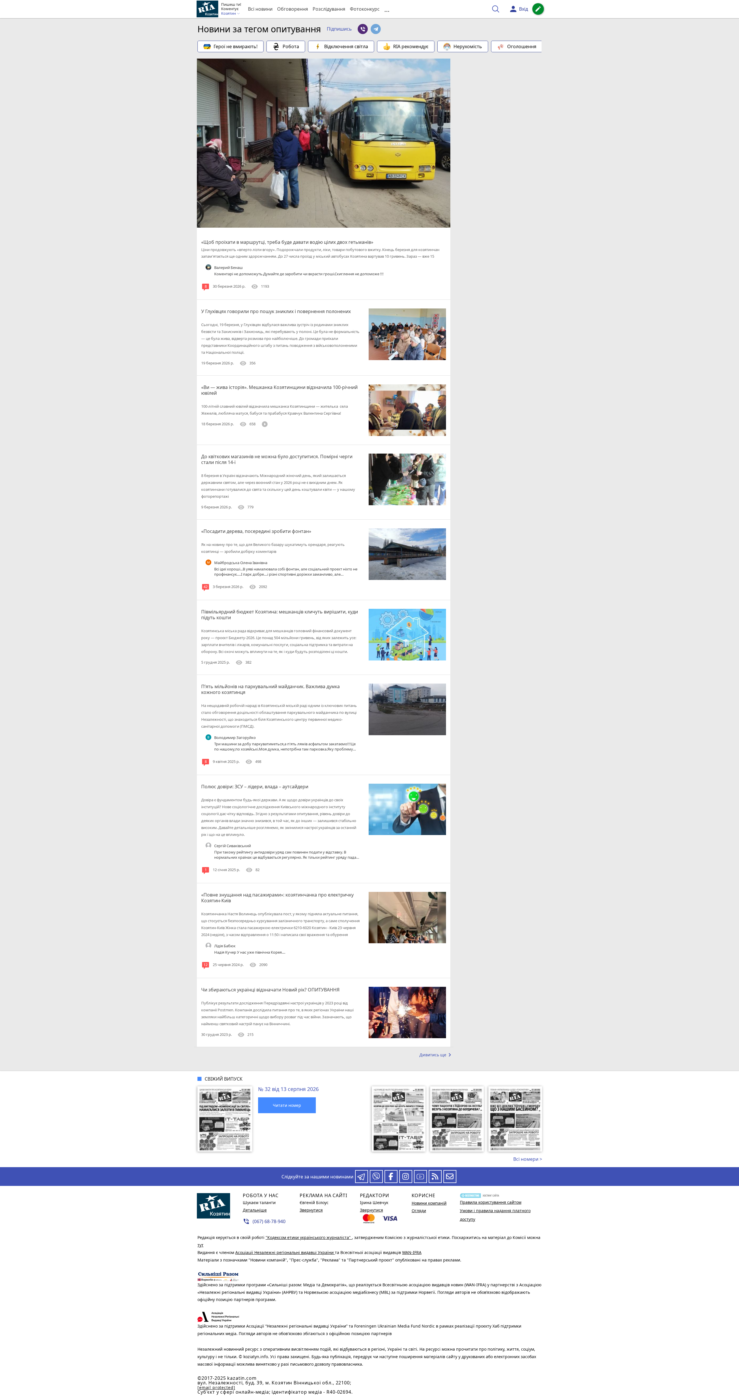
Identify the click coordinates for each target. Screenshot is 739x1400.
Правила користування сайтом (490, 1202)
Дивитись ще (436, 1054)
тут (200, 1245)
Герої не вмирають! (235, 46)
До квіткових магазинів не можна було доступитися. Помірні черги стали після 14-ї (276, 459)
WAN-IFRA (411, 1252)
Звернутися (311, 1210)
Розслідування (329, 9)
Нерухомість (468, 46)
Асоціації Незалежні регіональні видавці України (285, 1252)
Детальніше (255, 1210)
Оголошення (521, 46)
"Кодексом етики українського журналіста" (309, 1237)
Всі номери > (527, 1159)
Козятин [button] (229, 13)
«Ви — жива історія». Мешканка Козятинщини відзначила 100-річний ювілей (279, 390)
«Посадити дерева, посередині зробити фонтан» (256, 531)
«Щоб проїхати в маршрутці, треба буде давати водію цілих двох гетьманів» (287, 242)
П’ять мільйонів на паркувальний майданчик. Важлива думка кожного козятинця (270, 689)
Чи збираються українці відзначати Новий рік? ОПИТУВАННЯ (270, 990)
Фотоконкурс (365, 9)
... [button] (386, 9)
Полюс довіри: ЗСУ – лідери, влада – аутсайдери (254, 786)
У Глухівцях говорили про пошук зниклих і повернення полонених (276, 311)
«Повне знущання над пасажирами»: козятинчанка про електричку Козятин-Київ (277, 898)
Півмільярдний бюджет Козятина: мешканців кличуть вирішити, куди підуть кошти (279, 615)
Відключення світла (346, 46)
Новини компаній (429, 1203)
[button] (339, 29)
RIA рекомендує (410, 46)
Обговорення (292, 9)
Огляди (419, 1210)
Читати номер (287, 1105)
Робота (291, 46)
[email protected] (216, 1387)
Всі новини (260, 9)
